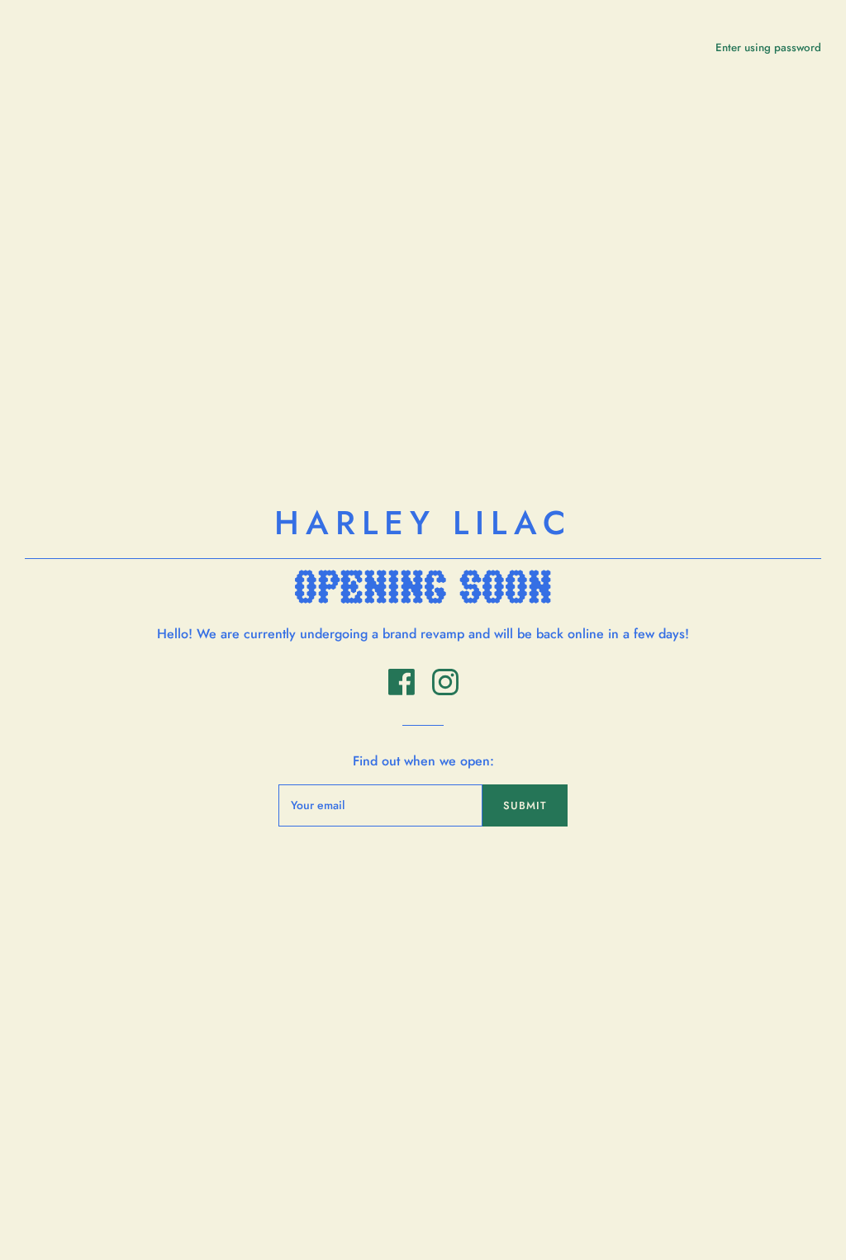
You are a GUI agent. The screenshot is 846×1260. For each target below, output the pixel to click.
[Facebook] (403, 690)
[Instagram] (445, 690)
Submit (525, 805)
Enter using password (768, 47)
